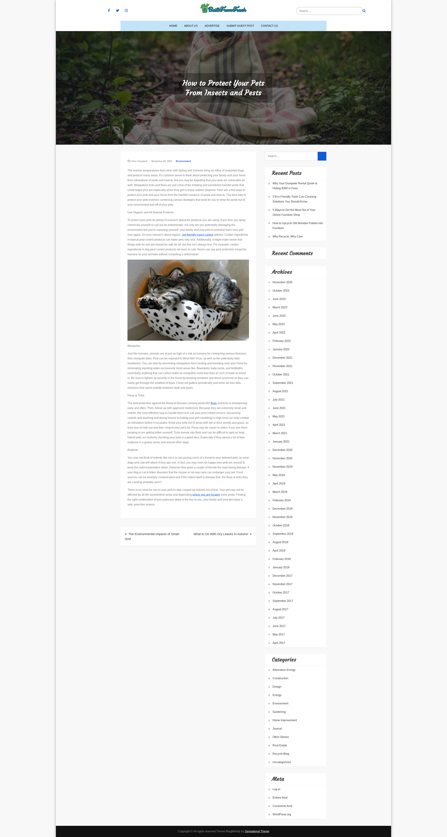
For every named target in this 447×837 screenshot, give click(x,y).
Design (277, 686)
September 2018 (283, 533)
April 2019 (279, 483)
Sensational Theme (257, 831)
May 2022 (279, 324)
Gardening (279, 711)
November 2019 (282, 466)
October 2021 (281, 374)
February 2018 (282, 558)
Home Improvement (285, 720)
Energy (277, 695)
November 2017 (282, 584)
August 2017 (280, 609)
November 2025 (282, 282)
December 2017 (282, 575)
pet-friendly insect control (197, 234)
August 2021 (280, 391)
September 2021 (283, 382)
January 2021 (281, 441)
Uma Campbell (139, 161)
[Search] (364, 11)
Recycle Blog (281, 753)
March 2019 (280, 491)
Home (173, 25)
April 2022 (279, 332)
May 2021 (279, 416)
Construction (280, 678)
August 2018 (280, 542)
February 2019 (282, 500)
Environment (183, 161)
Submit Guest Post (240, 25)
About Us (191, 25)
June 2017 (279, 626)
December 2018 (282, 508)
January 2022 (281, 349)
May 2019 (279, 475)
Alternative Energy (284, 669)
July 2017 (279, 617)
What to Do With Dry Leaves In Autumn (220, 534)
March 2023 (280, 307)
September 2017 (283, 600)
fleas (214, 403)
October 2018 (281, 525)
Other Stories (281, 736)
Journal (277, 728)
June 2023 (279, 299)
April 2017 (279, 642)
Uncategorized (282, 762)
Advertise (212, 25)
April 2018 (279, 550)
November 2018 (282, 517)
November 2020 (282, 458)
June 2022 (279, 315)
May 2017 (279, 634)
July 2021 (279, 399)
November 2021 (282, 366)
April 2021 (279, 424)
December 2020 (282, 449)
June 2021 (279, 408)
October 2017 (281, 592)
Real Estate (280, 745)
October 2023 (281, 290)
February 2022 (282, 340)
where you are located (206, 494)
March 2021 (280, 433)
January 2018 (281, 567)
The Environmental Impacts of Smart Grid (152, 536)
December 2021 (282, 357)
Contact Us (269, 25)
